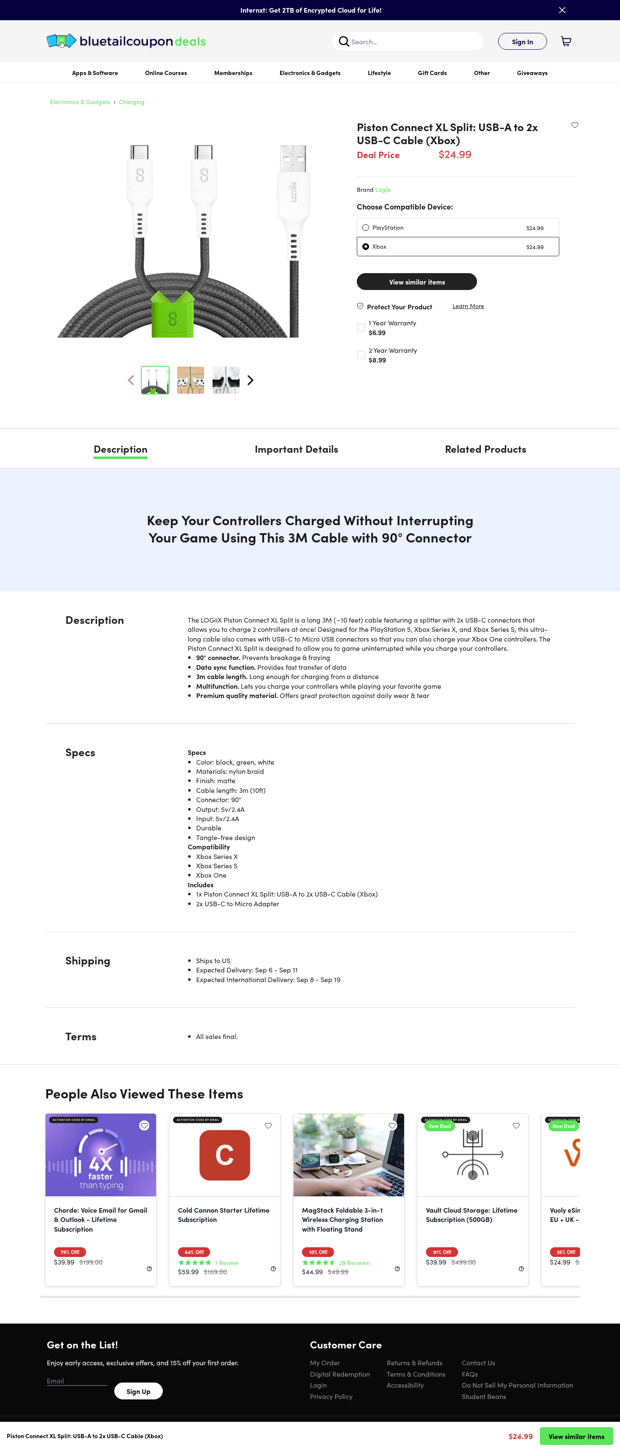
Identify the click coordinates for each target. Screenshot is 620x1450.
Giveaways (532, 72)
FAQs (470, 1373)
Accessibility (405, 1384)
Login (318, 1384)
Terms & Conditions (416, 1373)
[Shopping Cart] (566, 41)
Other (482, 72)
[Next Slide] (250, 380)
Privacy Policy (331, 1396)
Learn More (468, 306)
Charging (132, 101)
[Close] (562, 10)
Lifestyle (379, 72)
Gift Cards (432, 72)
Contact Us (478, 1362)
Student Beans (484, 1396)
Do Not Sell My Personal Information (517, 1384)
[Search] (344, 41)
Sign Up (139, 1391)
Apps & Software (95, 72)
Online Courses (166, 72)
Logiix (383, 189)
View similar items (417, 281)
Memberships (233, 72)
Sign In (522, 41)
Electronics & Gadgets (310, 72)
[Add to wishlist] (575, 125)
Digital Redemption (340, 1373)
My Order (325, 1362)
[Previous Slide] (131, 380)
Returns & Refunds (414, 1362)
